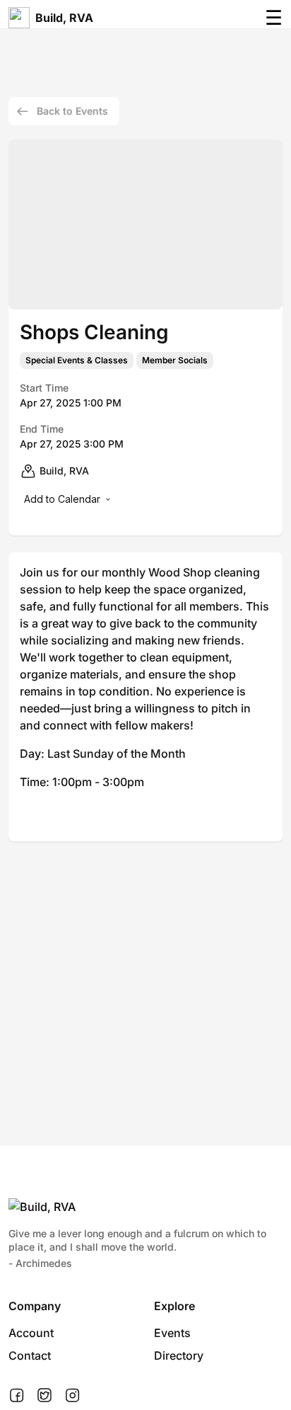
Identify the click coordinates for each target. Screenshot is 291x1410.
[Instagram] (72, 1396)
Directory (178, 1355)
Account (31, 1333)
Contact (29, 1355)
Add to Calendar (62, 499)
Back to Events (72, 111)
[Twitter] (44, 1396)
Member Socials (175, 360)
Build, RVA (64, 18)
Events (172, 1333)
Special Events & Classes (76, 360)
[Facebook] (16, 1396)
